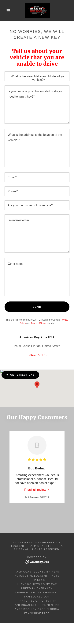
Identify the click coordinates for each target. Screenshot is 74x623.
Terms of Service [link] (39, 323)
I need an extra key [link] (37, 588)
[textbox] (37, 76)
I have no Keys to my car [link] (37, 584)
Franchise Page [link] (37, 613)
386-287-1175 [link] (37, 355)
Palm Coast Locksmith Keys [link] (37, 571)
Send (37, 306)
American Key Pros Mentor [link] (37, 605)
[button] (8, 10)
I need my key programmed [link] (37, 592)
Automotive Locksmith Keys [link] (37, 576)
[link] (37, 10)
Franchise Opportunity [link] (37, 601)
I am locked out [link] (37, 596)
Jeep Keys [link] (37, 580)
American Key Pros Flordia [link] (37, 609)
